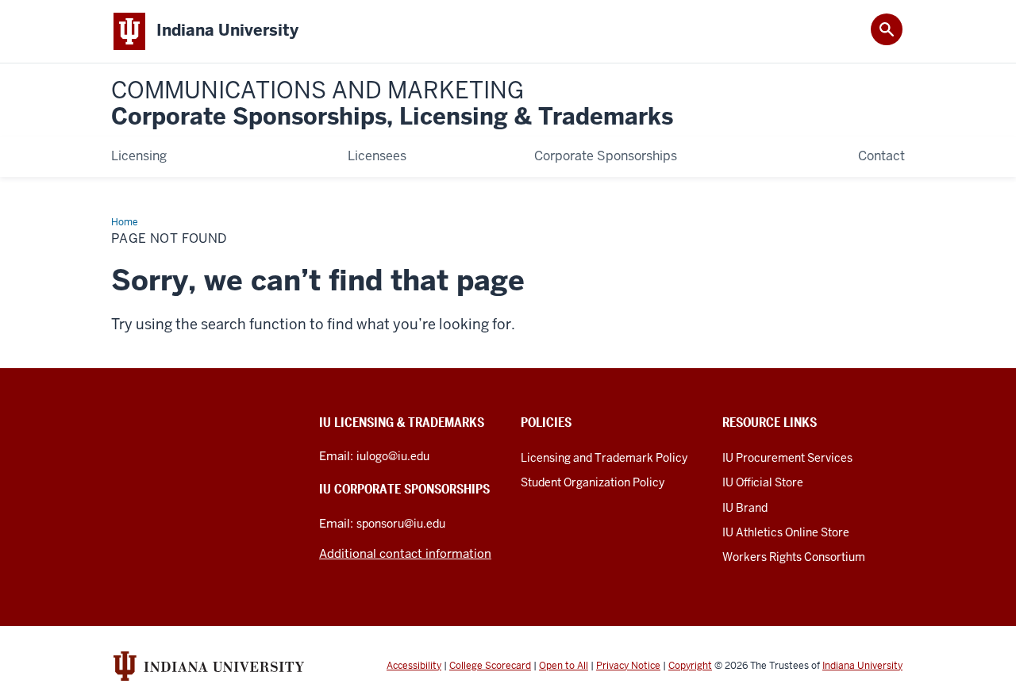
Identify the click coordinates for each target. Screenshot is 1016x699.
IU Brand (745, 508)
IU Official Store (762, 482)
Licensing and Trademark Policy (604, 458)
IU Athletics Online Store (785, 532)
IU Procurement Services (787, 458)
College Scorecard (490, 665)
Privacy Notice (628, 665)
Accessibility (414, 665)
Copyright (690, 665)
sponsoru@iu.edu (400, 524)
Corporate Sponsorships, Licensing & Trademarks (392, 104)
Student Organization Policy (592, 482)
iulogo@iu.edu (392, 456)
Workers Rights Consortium (793, 557)
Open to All (563, 665)
